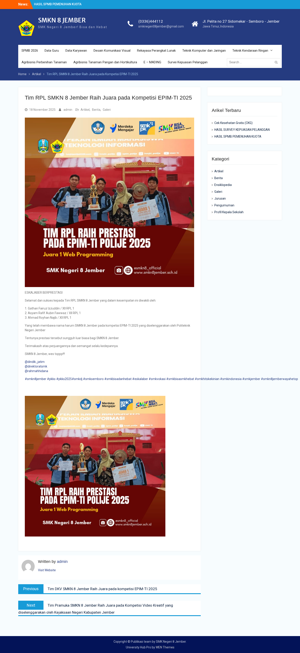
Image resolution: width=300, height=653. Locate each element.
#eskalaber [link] (140, 379)
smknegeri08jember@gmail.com (161, 26)
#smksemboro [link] (93, 379)
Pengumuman (224, 205)
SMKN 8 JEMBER (62, 20)
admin (67, 109)
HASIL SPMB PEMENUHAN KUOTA (237, 136)
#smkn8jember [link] (35, 379)
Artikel (85, 109)
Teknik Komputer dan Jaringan (204, 51)
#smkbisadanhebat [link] (118, 379)
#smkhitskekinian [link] (207, 379)
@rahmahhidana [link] (36, 371)
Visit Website (47, 570)
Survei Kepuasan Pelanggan (188, 62)
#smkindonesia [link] (231, 379)
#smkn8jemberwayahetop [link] (279, 379)
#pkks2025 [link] (64, 379)
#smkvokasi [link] (157, 379)
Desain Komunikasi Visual (112, 51)
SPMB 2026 (30, 51)
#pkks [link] (51, 379)
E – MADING (152, 62)
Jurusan (220, 198)
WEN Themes (165, 647)
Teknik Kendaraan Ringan (250, 51)
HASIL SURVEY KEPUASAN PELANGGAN (242, 129)
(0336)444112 (150, 21)
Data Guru (52, 51)
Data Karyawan (76, 51)
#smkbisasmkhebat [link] (180, 379)
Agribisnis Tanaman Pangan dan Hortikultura (105, 62)
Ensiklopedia (223, 185)
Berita (96, 109)
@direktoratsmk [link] (36, 366)
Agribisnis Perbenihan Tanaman (44, 62)
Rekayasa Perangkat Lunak (156, 51)
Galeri (107, 109)
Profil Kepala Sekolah (229, 212)
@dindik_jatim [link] (35, 362)
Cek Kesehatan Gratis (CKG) (54, 4)
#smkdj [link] (77, 379)
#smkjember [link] (251, 379)
